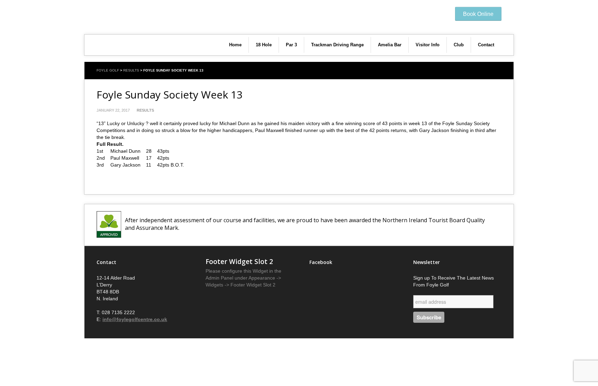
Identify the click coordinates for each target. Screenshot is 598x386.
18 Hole (264, 44)
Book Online (478, 14)
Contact (486, 44)
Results (131, 70)
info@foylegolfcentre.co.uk (134, 319)
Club (459, 44)
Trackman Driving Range (337, 44)
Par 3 (291, 44)
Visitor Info (428, 44)
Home (235, 44)
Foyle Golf (108, 70)
